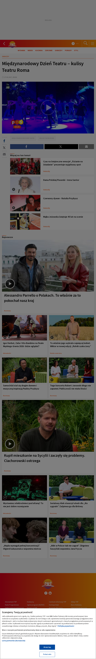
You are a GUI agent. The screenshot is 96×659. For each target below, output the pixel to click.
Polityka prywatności (66, 626)
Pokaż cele (47, 654)
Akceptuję (47, 647)
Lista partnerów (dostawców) (13, 641)
